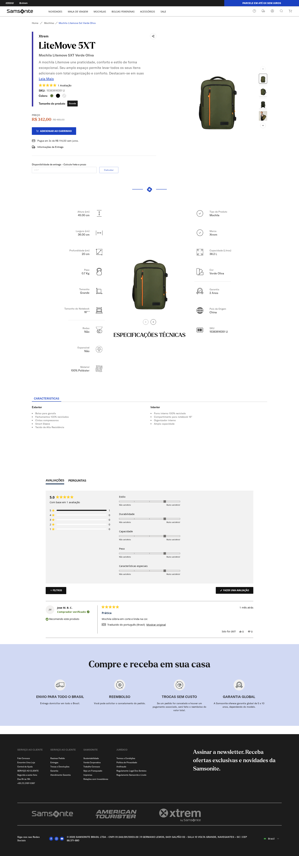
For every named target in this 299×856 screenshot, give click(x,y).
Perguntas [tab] (77, 481)
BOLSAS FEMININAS (123, 11)
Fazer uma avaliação (238, 591)
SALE (163, 11)
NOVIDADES (55, 11)
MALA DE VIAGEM (78, 11)
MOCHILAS (100, 11)
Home (35, 23)
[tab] (46, 399)
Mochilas (49, 23)
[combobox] (269, 838)
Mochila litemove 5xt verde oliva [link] (77, 23)
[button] (55, 85)
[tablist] (149, 399)
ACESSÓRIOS (147, 11)
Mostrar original (156, 624)
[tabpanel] (149, 433)
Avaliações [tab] (55, 481)
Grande (72, 103)
